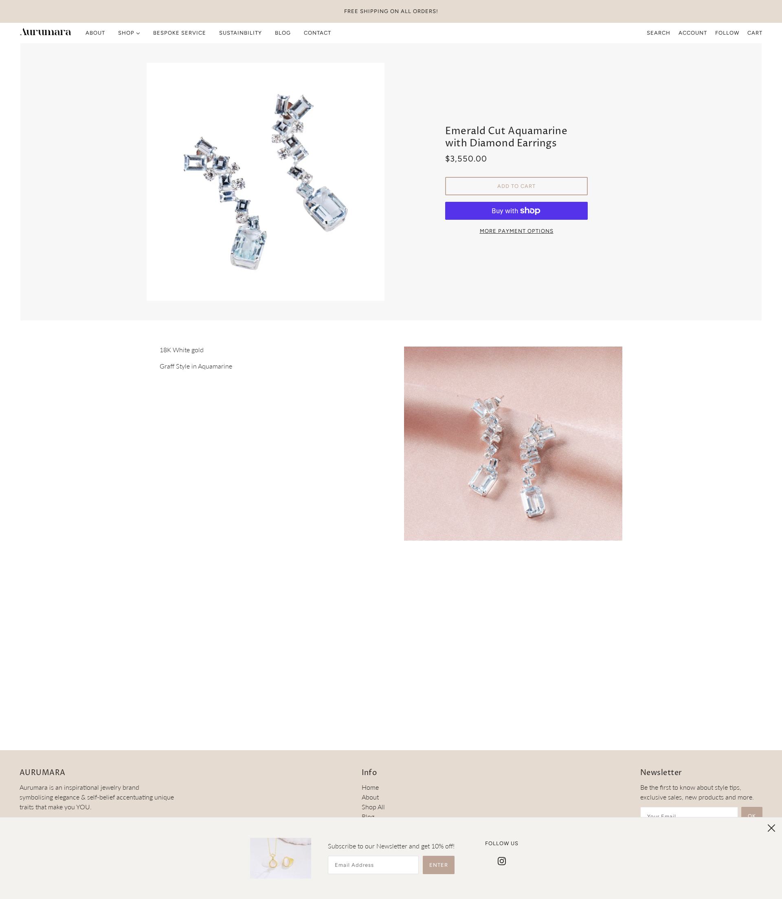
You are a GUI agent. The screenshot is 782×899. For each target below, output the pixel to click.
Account (693, 33)
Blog (368, 816)
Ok (752, 816)
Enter (438, 865)
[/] (45, 33)
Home (370, 787)
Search (658, 33)
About (370, 797)
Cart (754, 33)
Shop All (373, 807)
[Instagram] (502, 860)
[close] (771, 828)
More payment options (517, 231)
